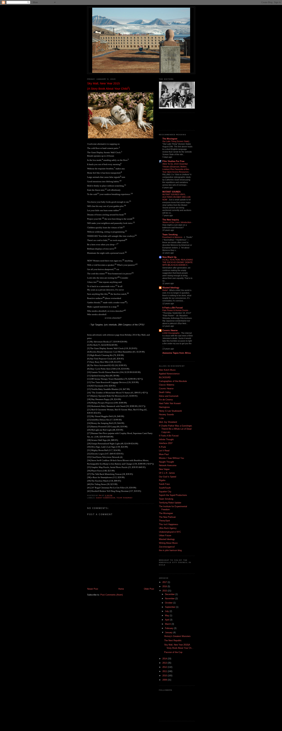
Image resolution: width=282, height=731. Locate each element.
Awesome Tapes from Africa (176, 353)
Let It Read (164, 450)
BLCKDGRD (165, 377)
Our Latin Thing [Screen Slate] (175, 141)
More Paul (164, 454)
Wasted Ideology (170, 287)
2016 (165, 586)
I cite (161, 418)
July (167, 611)
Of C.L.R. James (167, 473)
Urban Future (165, 535)
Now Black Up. (169, 257)
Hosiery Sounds (166, 414)
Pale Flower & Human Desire (175, 310)
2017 (165, 582)
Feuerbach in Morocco (172, 237)
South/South (165, 488)
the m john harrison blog (170, 550)
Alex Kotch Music (167, 370)
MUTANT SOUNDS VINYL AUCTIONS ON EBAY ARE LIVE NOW (176, 197)
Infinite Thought (166, 439)
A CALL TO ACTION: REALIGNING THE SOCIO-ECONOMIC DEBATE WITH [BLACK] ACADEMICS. (177, 262)
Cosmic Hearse (170, 330)
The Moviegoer (169, 138)
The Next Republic (173, 640)
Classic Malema (166, 385)
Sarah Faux (164, 484)
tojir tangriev (124, 498)
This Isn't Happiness (168, 524)
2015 (165, 590)
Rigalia (162, 480)
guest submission (105, 498)
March (168, 624)
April (167, 620)
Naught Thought (166, 462)
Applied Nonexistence (169, 373)
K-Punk (162, 447)
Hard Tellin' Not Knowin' (170, 403)
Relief (165, 290)
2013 (165, 663)
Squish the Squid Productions (173, 495)
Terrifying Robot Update (170, 502)
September (170, 607)
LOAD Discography (171, 333)
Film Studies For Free (173, 161)
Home (121, 589)
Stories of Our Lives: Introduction (177, 222)
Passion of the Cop (173, 652)
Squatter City (165, 491)
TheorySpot (164, 520)
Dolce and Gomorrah (168, 396)
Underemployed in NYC (170, 532)
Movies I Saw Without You (171, 458)
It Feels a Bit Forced (172, 307)
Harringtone (164, 407)
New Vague (164, 469)
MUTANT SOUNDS (171, 192)
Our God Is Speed (167, 476)
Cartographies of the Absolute (173, 381)
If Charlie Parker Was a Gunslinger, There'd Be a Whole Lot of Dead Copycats (175, 429)
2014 (165, 658)
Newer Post (92, 589)
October (169, 603)
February (169, 628)
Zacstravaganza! (167, 547)
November (170, 598)
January (169, 632)
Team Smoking (170, 234)
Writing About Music (168, 543)
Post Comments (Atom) (111, 595)
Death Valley (165, 392)
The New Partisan (167, 517)
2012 (165, 667)
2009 (165, 680)
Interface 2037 (165, 443)
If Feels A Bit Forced (168, 435)
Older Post (149, 589)
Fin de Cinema (166, 399)
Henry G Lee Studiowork (170, 411)
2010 (165, 675)
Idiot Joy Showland (168, 422)
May (167, 615)
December (170, 594)
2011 (165, 671)
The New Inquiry (170, 219)
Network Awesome (167, 465)
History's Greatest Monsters (177, 636)
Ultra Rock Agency (168, 528)
